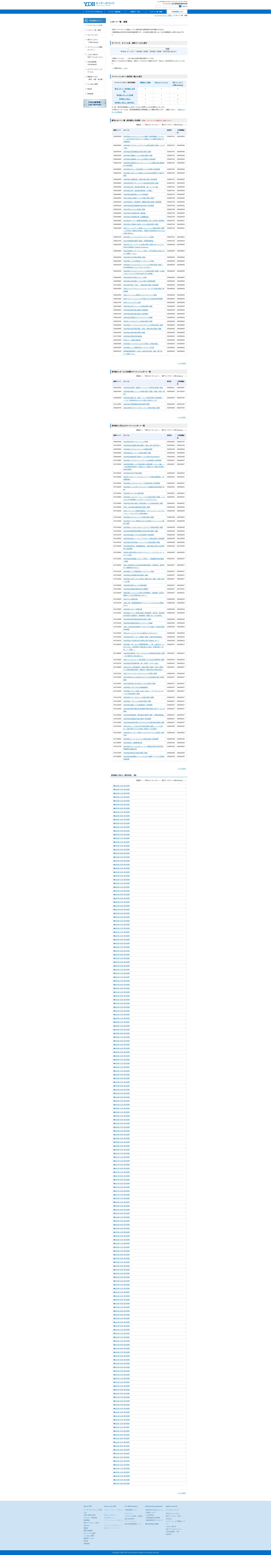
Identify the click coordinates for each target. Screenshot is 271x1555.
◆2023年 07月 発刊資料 (121, 902)
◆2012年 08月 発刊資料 (121, 1393)
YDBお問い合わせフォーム (154, 1510)
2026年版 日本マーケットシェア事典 (135, 442)
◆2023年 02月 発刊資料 (121, 921)
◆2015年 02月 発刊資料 (121, 1281)
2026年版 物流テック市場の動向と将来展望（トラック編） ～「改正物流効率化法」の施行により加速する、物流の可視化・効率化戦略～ (144, 466)
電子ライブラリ (178, 82)
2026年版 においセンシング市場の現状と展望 (138, 517)
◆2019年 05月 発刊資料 (121, 1089)
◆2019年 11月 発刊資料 (121, 1067)
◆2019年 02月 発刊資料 (121, 1101)
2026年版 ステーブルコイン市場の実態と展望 (138, 697)
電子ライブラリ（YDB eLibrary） (93, 41)
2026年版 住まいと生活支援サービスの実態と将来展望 (141, 169)
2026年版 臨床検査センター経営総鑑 (135, 194)
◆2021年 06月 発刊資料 (121, 996)
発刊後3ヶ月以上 (124, 99)
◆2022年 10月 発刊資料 (121, 936)
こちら (125, 68)
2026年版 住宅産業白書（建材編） (135, 213)
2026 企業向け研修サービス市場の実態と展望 (138, 198)
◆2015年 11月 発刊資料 (121, 1247)
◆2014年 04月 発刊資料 (121, 1318)
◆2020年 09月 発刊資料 (121, 1029)
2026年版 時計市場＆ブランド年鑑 (135, 277)
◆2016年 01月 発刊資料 (121, 1240)
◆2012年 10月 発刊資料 (121, 1386)
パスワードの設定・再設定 (133, 1516)
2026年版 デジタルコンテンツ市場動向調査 (137, 449)
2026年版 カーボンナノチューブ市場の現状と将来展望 (141, 483)
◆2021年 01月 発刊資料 (121, 1014)
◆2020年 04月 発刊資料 (121, 1048)
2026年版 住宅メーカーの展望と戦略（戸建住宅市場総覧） (143, 637)
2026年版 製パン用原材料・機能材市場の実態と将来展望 (142, 202)
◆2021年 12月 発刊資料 (121, 973)
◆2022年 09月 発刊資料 (121, 939)
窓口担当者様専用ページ (133, 1524)
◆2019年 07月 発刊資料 (121, 1082)
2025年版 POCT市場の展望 (132, 473)
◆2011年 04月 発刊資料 (121, 1453)
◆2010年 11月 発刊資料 (121, 1472)
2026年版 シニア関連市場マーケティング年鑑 (138, 347)
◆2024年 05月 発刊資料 (121, 864)
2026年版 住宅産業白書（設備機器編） (136, 217)
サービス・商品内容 (90, 1518)
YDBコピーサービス (161, 82)
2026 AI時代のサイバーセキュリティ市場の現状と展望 (141, 408)
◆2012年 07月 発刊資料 (121, 1397)
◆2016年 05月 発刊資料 (121, 1225)
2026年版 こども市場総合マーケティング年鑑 (138, 261)
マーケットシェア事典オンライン (94, 48)
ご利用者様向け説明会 (152, 1518)
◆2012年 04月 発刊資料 (121, 1408)
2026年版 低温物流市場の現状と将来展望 (137, 719)
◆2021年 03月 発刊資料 (121, 1007)
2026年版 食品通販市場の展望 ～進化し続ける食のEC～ (142, 445)
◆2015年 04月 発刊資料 (121, 1273)
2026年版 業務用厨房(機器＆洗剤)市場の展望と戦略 (140, 531)
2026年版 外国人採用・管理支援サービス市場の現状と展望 (143, 503)
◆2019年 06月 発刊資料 (121, 1086)
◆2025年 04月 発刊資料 (121, 823)
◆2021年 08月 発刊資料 (121, 988)
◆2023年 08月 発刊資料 (121, 898)
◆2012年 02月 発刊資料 (121, 1416)
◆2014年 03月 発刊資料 (121, 1322)
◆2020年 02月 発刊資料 (121, 1056)
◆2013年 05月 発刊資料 (121, 1360)
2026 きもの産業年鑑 (130, 599)
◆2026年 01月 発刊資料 (121, 789)
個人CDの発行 (129, 1519)
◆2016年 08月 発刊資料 (121, 1213)
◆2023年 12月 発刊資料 (121, 883)
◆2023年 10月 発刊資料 (121, 891)
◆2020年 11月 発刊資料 (121, 1022)
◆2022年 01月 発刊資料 (121, 969)
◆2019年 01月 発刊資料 (121, 1105)
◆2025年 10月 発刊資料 (121, 801)
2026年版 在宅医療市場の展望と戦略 (135, 575)
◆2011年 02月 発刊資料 (121, 1461)
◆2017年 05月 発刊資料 (121, 1180)
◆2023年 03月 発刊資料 (121, 917)
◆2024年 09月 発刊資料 (121, 849)
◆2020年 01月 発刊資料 (121, 1059)
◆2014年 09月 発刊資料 (121, 1300)
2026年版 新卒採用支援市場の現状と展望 (137, 619)
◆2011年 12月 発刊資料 (121, 1423)
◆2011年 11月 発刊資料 (121, 1427)
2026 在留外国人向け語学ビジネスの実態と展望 (139, 683)
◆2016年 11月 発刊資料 (121, 1202)
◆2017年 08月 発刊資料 (121, 1168)
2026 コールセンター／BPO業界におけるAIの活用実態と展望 (143, 659)
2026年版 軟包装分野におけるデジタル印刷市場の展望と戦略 (143, 722)
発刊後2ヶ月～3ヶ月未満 (125, 95)
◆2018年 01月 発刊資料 (121, 1149)
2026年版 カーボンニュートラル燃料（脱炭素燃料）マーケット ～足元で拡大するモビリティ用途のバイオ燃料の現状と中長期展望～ (143, 139)
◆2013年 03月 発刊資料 (121, 1367)
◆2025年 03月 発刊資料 (121, 827)
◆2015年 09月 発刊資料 (121, 1254)
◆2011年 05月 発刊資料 (121, 1450)
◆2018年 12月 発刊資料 (121, 1108)
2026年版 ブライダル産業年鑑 (133, 493)
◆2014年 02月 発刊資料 (121, 1326)
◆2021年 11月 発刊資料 (121, 977)
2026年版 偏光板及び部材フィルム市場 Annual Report (141, 457)
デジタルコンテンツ (172, 1510)
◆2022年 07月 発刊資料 (121, 947)
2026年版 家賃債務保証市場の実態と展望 (137, 152)
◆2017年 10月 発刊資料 (121, 1161)
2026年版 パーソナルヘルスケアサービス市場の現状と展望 (143, 325)
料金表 (89, 89)
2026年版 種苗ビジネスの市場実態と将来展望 (138, 535)
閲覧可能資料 (88, 1530)
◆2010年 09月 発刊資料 (121, 1480)
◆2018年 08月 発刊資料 (121, 1123)
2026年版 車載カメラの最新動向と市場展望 (137, 705)
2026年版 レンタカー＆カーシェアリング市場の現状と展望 (143, 527)
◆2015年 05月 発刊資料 (121, 1270)
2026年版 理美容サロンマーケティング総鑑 (137, 317)
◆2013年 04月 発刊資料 (121, 1363)
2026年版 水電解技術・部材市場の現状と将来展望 (140, 179)
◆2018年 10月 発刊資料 (121, 1116)
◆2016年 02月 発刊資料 (121, 1236)
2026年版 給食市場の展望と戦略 (134, 332)
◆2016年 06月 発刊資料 (121, 1221)
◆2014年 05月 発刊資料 (121, 1315)
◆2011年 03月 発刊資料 (121, 1457)
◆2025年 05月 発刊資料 (121, 819)
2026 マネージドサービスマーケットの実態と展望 (140, 673)
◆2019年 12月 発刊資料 (121, 1063)
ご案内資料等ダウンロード (154, 1520)
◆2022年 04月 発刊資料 (121, 958)
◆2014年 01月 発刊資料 (121, 1330)
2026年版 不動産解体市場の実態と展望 (136, 404)
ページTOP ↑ (182, 363)
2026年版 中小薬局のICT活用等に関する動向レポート (141, 640)
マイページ (128, 1513)
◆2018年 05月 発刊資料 (121, 1134)
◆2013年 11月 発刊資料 (121, 1337)
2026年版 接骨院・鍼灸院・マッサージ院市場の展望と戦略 (143, 387)
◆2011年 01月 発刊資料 (121, 1465)
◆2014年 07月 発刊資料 (121, 1307)
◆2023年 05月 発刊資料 (121, 909)
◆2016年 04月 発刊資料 (121, 1228)
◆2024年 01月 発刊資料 (121, 879)
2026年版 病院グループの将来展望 (135, 585)
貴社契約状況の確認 (152, 1524)
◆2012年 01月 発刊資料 (121, 1420)
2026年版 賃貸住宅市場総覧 (132, 336)
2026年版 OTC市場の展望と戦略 (134, 257)
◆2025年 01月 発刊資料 (121, 834)
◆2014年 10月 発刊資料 (121, 1296)
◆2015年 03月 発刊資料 (121, 1277)
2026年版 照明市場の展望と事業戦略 (135, 310)
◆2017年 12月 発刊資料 (121, 1153)
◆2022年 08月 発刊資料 (121, 943)
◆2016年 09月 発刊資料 (121, 1210)
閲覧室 (86, 1528)
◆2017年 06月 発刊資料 (121, 1176)
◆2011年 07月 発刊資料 (121, 1442)
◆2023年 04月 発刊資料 (121, 913)
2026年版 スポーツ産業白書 (132, 609)
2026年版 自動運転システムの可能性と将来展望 (139, 159)
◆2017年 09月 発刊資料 (121, 1164)
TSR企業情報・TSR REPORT (92, 63)
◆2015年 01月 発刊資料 (121, 1285)
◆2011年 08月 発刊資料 (121, 1438)
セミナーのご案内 (89, 1533)
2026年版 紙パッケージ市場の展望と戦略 (137, 453)
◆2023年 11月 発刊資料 (121, 887)
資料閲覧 (87, 1520)
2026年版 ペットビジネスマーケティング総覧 (138, 237)
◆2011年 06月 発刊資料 (121, 1446)
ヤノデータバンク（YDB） (163, 15)
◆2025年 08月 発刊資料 (121, 808)
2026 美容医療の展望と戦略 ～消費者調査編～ (138, 241)
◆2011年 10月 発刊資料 (121, 1431)
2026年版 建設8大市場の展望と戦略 (135, 753)
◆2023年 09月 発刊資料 (121, 894)
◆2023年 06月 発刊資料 (121, 906)
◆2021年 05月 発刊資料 (121, 999)
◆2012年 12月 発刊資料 (121, 1378)
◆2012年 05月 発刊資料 (121, 1405)
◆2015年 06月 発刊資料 (121, 1266)
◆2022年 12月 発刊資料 (121, 928)
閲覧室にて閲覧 (145, 82)
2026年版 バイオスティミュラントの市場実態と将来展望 (142, 460)
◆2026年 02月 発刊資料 (121, 786)
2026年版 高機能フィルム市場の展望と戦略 (137, 155)
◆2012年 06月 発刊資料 (121, 1401)
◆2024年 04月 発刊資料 (121, 868)
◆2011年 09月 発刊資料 (121, 1435)
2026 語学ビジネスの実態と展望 (134, 209)
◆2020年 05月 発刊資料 (121, 1044)
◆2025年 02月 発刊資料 (121, 831)
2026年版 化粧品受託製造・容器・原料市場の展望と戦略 (142, 329)
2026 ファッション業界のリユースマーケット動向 (140, 295)
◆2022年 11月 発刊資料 (121, 932)
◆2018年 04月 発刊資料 (121, 1138)
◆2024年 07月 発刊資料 (121, 857)
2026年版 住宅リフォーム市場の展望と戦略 (137, 306)
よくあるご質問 (92, 84)
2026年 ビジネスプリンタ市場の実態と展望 (137, 321)
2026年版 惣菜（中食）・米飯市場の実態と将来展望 (140, 285)
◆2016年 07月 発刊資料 (121, 1217)
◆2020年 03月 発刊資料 (121, 1052)
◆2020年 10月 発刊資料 (121, 1026)
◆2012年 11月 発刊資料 (121, 1382)
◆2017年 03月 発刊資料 (121, 1187)
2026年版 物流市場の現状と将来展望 (135, 314)
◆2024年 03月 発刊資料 (121, 872)
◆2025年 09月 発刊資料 (121, 804)
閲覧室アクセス (89, 1538)
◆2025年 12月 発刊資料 (121, 793)
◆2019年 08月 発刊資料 (121, 1078)
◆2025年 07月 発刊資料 (121, 812)
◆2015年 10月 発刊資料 (121, 1251)
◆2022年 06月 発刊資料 (121, 951)
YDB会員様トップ (131, 1510)
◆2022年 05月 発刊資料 (121, 954)
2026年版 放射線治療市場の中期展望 (135, 589)
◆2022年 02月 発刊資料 (121, 966)
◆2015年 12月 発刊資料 (121, 1243)
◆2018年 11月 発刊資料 (121, 1112)
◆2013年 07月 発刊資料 (121, 1352)
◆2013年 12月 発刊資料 (121, 1333)
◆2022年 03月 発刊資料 (121, 962)
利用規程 (90, 94)
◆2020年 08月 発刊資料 (121, 1033)
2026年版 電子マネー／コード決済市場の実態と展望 (140, 183)
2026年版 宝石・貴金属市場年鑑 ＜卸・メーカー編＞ (141, 187)
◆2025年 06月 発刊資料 (121, 816)
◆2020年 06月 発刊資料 (121, 1041)
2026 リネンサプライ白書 (132, 302)
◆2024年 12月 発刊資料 (121, 838)
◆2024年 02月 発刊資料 (121, 876)
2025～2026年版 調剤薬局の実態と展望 (136, 507)
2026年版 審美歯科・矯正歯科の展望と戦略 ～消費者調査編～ (144, 715)
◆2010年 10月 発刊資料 (121, 1476)
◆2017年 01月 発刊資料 (121, 1195)
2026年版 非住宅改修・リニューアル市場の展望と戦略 (141, 542)
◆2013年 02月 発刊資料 (121, 1371)
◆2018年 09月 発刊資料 (121, 1120)
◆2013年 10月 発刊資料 (121, 1341)
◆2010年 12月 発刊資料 (121, 1468)
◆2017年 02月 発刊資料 (121, 1191)
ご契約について (150, 1512)
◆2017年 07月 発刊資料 (121, 1172)
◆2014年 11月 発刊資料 (121, 1292)
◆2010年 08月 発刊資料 (121, 1483)
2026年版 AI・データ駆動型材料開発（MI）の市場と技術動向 (143, 220)
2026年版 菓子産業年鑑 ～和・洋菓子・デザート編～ (141, 663)
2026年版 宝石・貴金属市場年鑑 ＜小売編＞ (138, 190)
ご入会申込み (149, 1515)
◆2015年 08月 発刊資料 (121, 1258)
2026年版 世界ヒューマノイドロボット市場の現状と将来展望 (143, 538)
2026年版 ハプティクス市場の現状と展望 (137, 701)
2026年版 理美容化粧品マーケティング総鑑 (137, 623)
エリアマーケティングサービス (94, 71)
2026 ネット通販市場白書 (132, 340)
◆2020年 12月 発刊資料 (121, 1018)
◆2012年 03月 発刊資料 (121, 1412)
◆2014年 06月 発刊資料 (121, 1311)
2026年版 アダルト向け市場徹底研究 (135, 687)
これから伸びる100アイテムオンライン (95, 56)
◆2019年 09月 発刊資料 (121, 1074)
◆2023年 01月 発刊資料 (121, 924)
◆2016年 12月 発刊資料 (121, 1198)
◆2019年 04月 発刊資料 (121, 1093)
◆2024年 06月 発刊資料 (121, 861)
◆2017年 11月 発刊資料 (121, 1157)
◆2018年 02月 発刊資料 (121, 1146)
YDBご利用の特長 (89, 1515)
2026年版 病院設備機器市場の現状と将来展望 (138, 205)
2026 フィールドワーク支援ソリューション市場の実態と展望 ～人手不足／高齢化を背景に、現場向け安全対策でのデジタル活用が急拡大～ (144, 230)
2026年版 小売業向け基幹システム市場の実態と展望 (140, 224)
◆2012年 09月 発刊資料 (121, 1390)
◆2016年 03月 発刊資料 (121, 1232)
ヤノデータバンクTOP (94, 25)
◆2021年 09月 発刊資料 (121, 984)
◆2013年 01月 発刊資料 (121, 1375)
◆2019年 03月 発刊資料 (121, 1097)
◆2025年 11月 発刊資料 (121, 797)
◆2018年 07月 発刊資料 (121, 1127)
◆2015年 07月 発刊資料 (121, 1262)
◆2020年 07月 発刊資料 (121, 1037)
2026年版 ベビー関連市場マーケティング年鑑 (138, 571)
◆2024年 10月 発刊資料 (121, 846)
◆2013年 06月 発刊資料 (121, 1356)
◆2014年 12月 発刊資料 (121, 1288)
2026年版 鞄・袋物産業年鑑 (132, 742)
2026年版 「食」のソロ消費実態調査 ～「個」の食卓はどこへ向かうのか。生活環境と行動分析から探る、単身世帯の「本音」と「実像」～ (144, 647)
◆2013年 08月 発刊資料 (121, 1348)
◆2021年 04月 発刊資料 (121, 1003)
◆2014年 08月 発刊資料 (121, 1303)
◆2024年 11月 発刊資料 (121, 842)
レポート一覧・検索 (94, 30)
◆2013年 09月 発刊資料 (121, 1345)
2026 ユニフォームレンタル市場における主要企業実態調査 (143, 299)
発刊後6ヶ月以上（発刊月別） (125, 103)
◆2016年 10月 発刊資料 (121, 1206)
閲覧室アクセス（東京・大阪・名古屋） (95, 78)
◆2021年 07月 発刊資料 (121, 992)
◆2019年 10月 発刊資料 (121, 1071)
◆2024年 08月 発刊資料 (121, 853)
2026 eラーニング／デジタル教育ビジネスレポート (140, 633)
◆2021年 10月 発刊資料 (121, 981)
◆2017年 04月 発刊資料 (121, 1183)
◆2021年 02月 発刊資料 (121, 1011)
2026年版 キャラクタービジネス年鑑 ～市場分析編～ (141, 344)
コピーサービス (92, 35)
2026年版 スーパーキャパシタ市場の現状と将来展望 (140, 739)
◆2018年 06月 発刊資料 (121, 1131)
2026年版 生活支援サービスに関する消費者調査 (139, 281)
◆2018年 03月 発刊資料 (121, 1142)
